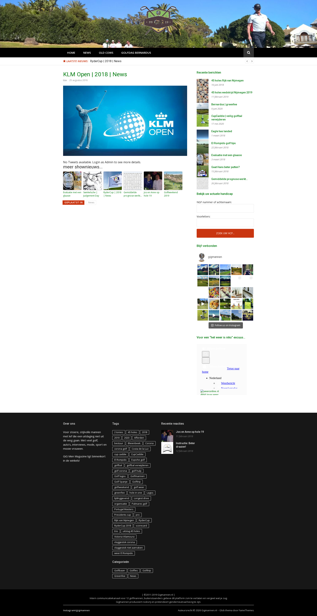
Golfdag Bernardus (136, 52)
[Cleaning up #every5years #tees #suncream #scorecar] (214, 292)
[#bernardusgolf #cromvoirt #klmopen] (236, 281)
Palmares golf (139, 503)
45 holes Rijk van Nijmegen (227, 80)
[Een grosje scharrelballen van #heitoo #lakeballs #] (225, 292)
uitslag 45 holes (131, 531)
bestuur (118, 443)
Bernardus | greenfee (224, 104)
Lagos (150, 492)
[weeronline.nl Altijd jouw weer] (211, 392)
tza (65, 80)
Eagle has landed (221, 131)
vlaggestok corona (124, 542)
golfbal (118, 465)
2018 (144, 432)
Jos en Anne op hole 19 (151, 194)
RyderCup (144, 520)
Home (71, 52)
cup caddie (120, 454)
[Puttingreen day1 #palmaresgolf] (248, 315)
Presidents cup (122, 514)
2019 (116, 437)
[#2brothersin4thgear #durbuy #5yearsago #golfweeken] (248, 269)
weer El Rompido (123, 553)
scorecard (141, 525)
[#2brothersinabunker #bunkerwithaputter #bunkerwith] (236, 269)
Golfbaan (119, 570)
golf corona (120, 470)
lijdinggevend (121, 498)
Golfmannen (137, 476)
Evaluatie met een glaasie (72, 194)
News (87, 52)
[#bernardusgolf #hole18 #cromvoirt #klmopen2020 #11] (214, 281)
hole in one (136, 492)
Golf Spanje (120, 481)
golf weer (139, 487)
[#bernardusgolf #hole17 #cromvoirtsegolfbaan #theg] (225, 281)
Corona (149, 443)
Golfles (134, 570)
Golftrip (136, 481)
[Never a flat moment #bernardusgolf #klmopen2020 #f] (202, 281)
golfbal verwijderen (137, 465)
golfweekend (121, 487)
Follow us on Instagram (227, 325)
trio (116, 531)
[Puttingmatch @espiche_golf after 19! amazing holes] (225, 315)
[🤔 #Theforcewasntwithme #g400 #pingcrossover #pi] (248, 292)
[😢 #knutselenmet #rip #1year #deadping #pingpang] (236, 292)
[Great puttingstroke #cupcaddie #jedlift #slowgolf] (202, 304)
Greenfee (119, 576)
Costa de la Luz (140, 448)
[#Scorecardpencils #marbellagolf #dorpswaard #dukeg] (202, 292)
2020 (126, 437)
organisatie (120, 503)
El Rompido (120, 459)
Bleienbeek (134, 443)
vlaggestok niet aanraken (128, 547)
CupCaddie (137, 454)
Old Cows (106, 52)
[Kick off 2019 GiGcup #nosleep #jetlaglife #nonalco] (214, 315)
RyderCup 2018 (122, 525)
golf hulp (136, 470)
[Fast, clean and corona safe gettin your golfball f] (248, 304)
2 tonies (118, 432)
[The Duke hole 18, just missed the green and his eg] (225, 304)
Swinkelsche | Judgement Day (91, 194)
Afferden (139, 437)
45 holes (132, 432)
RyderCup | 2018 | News (105, 61)
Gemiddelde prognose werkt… (133, 194)
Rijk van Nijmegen (124, 520)
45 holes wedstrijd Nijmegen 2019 (231, 92)
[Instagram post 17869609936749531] (236, 304)
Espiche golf (138, 459)
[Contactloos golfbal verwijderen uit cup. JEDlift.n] (202, 315)
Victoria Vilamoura (124, 536)
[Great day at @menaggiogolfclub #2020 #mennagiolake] (202, 269)
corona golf (120, 448)
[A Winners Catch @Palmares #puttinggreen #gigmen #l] (236, 315)
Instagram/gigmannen (76, 610)
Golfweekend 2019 (171, 194)
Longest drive (141, 498)
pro (138, 514)
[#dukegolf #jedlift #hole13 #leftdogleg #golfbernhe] (225, 269)
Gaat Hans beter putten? (225, 167)
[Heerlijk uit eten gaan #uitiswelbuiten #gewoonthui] (214, 304)
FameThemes (246, 610)
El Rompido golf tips (223, 143)
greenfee (119, 492)
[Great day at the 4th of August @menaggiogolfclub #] (214, 269)
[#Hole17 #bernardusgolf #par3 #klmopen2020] (248, 281)
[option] (172, 61)
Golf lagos (120, 476)
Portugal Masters (123, 509)
